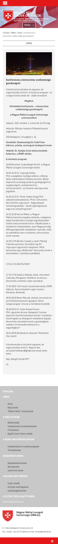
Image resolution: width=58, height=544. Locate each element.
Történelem (13, 430)
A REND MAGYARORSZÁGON (18, 439)
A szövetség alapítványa (19, 496)
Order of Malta (26, 17)
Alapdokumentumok (17, 463)
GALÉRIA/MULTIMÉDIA (15, 476)
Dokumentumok (13, 456)
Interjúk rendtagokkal (18, 487)
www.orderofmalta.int (13, 501)
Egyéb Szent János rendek (20, 433)
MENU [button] (27, 25)
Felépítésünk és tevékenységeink (23, 446)
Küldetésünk (13, 422)
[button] (5, 3)
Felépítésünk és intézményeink (22, 426)
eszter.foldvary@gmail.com (22, 350)
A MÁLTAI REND (11, 417)
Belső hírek (13, 407)
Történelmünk (14, 450)
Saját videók (14, 483)
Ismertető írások (15, 470)
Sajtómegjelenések (17, 490)
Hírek (6, 396)
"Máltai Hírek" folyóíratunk (20, 411)
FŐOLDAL (8, 391)
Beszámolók (13, 467)
